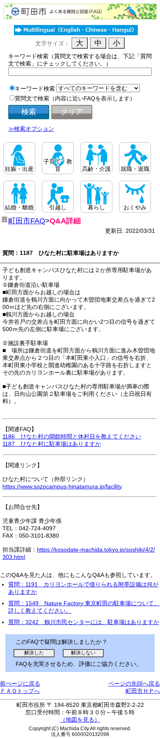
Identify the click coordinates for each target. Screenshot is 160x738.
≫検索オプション (31, 128)
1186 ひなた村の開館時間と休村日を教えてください (71, 436)
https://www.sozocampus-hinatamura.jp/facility (62, 486)
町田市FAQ (26, 221)
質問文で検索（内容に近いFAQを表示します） (75, 98)
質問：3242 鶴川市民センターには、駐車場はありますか (83, 622)
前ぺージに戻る (20, 683)
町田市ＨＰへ (143, 691)
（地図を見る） (80, 719)
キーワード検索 (35, 88)
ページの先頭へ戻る (134, 683)
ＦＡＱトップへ (20, 691)
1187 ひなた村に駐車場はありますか (51, 444)
